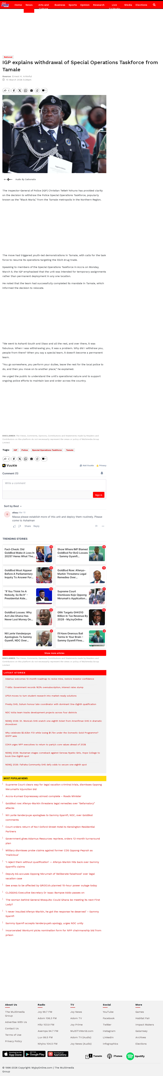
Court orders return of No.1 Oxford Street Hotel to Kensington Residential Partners (50, 829)
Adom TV (76, 1018)
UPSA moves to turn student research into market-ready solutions (41, 697)
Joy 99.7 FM (45, 1011)
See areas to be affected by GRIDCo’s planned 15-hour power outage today (51, 885)
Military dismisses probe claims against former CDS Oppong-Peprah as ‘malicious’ (49, 853)
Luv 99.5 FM (45, 1037)
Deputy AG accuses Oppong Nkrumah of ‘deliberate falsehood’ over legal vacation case (50, 876)
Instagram (109, 1030)
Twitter (107, 1024)
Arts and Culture (43, 6)
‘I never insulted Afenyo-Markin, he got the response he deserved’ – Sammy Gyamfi (52, 914)
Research (98, 4)
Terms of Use (13, 1034)
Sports (73, 4)
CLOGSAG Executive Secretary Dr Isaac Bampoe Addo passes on (45, 892)
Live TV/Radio (114, 6)
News (28, 4)
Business (59, 4)
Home (18, 4)
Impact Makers (144, 1024)
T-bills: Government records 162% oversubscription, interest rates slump (44, 689)
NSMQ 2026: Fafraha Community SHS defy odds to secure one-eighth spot (46, 766)
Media (128, 4)
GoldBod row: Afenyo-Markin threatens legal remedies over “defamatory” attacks (50, 806)
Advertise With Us (16, 1022)
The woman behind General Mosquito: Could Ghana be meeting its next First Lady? (53, 902)
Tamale (69, 450)
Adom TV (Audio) (80, 1037)
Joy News (76, 1011)
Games (139, 1011)
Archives (140, 1037)
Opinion (84, 4)
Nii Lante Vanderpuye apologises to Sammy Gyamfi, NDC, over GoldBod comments (49, 817)
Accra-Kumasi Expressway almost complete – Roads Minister (43, 796)
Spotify (139, 1056)
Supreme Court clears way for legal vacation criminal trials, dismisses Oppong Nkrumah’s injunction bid (54, 787)
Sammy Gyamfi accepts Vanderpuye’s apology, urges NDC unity (44, 923)
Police (24, 450)
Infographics (110, 1043)
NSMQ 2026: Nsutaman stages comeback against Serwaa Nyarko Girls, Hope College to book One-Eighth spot (52, 756)
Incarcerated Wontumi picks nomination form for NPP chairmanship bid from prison (53, 933)
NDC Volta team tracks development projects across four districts (41, 714)
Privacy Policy (13, 1041)
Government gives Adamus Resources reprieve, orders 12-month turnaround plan (53, 841)
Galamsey (141, 1030)
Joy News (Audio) (81, 1043)
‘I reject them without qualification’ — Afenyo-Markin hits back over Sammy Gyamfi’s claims (52, 864)
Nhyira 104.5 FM (47, 1043)
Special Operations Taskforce (47, 450)
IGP (15, 450)
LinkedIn (108, 1037)
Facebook (108, 1018)
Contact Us (12, 1028)
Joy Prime (76, 1024)
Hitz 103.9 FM (46, 1024)
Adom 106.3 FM (47, 1018)
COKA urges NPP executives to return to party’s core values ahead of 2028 (45, 746)
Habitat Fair (142, 1018)
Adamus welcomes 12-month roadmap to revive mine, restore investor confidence (49, 680)
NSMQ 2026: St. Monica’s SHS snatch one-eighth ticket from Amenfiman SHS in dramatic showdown (53, 724)
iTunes (117, 1056)
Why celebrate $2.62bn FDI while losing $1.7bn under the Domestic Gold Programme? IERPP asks (51, 736)
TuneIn (97, 1056)
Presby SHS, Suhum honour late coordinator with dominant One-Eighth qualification (50, 706)
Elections (141, 4)
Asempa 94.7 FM (48, 1030)
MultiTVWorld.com (81, 1030)
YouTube (108, 1011)
